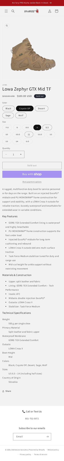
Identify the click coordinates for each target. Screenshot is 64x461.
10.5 (19, 135)
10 (8, 135)
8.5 (29, 128)
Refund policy (53, 450)
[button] (6, 11)
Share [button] (8, 391)
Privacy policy (25, 454)
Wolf (20, 115)
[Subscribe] (47, 436)
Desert (41, 108)
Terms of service (40, 454)
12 (52, 135)
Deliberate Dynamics (19, 449)
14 (18, 142)
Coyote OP (24, 108)
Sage (8, 115)
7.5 (9, 128)
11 (29, 134)
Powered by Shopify (37, 449)
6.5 (29, 142)
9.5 (47, 127)
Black (8, 108)
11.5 (41, 135)
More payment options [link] (32, 181)
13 (8, 142)
